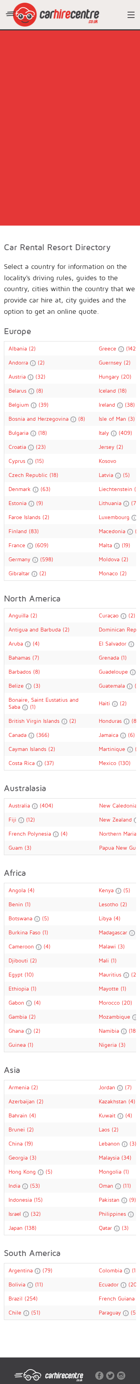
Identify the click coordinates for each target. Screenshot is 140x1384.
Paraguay (111, 1312)
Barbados (21, 671)
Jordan (108, 1087)
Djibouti (19, 960)
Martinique (113, 748)
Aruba (17, 643)
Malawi (108, 946)
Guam (16, 847)
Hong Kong (23, 1171)
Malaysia (110, 1157)
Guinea (18, 1044)
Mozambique (115, 1016)
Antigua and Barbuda (36, 629)
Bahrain (19, 1115)
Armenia (20, 1087)
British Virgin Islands (35, 720)
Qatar (106, 1227)
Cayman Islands (28, 748)
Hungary (110, 376)
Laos (105, 1129)
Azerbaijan (23, 1101)
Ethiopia (20, 988)
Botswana (21, 918)
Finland (19, 531)
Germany (20, 559)
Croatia (18, 446)
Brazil (16, 1298)
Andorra (19, 362)
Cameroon (22, 946)
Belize (17, 685)
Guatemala (113, 685)
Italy (105, 432)
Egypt (16, 974)
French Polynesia (31, 833)
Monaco (109, 573)
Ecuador (110, 1284)
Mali (105, 960)
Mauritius (111, 974)
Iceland (108, 390)
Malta (106, 545)
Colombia (111, 1270)
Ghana (17, 1030)
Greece (108, 348)
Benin (17, 904)
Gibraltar (20, 573)
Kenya (107, 890)
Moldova (110, 559)
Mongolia (111, 1171)
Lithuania (111, 503)
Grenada (110, 657)
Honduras (111, 720)
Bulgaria (19, 432)
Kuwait (108, 1115)
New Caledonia (119, 805)
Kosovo (107, 460)
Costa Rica (23, 763)
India (15, 1185)
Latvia (107, 474)
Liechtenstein (116, 489)
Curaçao (110, 615)
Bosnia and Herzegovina (39, 418)
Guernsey (111, 362)
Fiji (13, 819)
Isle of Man (113, 418)
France (18, 545)
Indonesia (21, 1199)
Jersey (107, 446)
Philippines (113, 1213)
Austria (18, 376)
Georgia (19, 1157)
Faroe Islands (25, 517)
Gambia (19, 1016)
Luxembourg (115, 517)
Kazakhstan (113, 1101)
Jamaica (109, 734)
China (16, 1143)
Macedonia (113, 531)
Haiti (105, 703)
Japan (16, 1227)
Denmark (21, 489)
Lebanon (110, 1143)
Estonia (18, 503)
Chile (16, 1312)
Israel (16, 1213)
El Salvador (113, 643)
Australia (20, 805)
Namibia (110, 1030)
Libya (106, 918)
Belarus (18, 390)
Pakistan (110, 1199)
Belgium (20, 404)
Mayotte (110, 988)
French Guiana (117, 1298)
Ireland (108, 404)
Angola (18, 890)
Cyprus (18, 460)
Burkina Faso (25, 932)
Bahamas (20, 657)
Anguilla (19, 615)
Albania (19, 348)
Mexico (108, 763)
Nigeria (109, 1044)
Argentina (22, 1270)
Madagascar (114, 932)
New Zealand (116, 819)
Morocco (110, 1002)
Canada (18, 734)
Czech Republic (29, 474)
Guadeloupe (114, 671)
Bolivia (18, 1284)
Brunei (18, 1129)
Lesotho (109, 904)
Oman (107, 1185)
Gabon (17, 1002)
